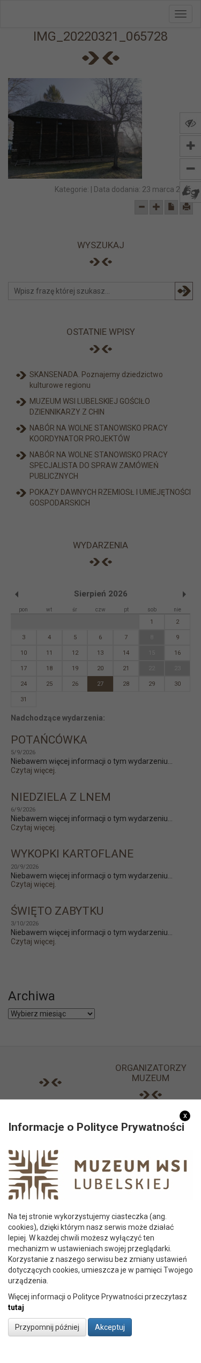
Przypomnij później (47, 1327)
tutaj (16, 1307)
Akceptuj (110, 1327)
